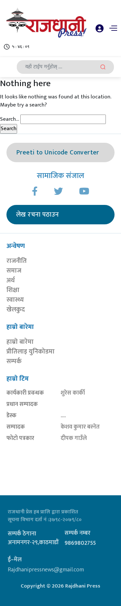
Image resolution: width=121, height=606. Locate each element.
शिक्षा (12, 290)
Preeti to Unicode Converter (57, 152)
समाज (13, 270)
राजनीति (16, 260)
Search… (9, 119)
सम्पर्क (14, 361)
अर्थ (10, 280)
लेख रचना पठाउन (37, 214)
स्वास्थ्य (15, 299)
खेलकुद (15, 309)
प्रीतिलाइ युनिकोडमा (30, 351)
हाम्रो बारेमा (20, 341)
